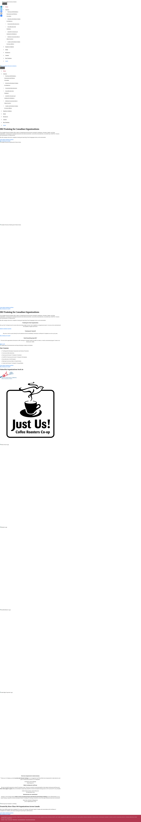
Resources (7, 52)
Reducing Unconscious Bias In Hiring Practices (13, 37)
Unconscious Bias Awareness (13, 23)
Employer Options (9, 46)
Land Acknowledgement (21, 819)
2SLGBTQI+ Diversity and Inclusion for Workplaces (12, 32)
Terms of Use (10, 819)
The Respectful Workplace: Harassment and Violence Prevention (12, 14)
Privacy (6, 819)
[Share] (1, 16)
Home (6, 6)
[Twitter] (1, 9)
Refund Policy (15, 819)
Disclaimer (2, 819)
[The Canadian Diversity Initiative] (8, 65)
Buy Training (8, 58)
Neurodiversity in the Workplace (11, 27)
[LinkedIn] (1, 7)
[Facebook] (1, 11)
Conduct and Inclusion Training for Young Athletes (13, 42)
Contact (7, 55)
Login (6, 61)
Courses (7, 9)
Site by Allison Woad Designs (30, 819)
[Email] (1, 13)
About (6, 49)
